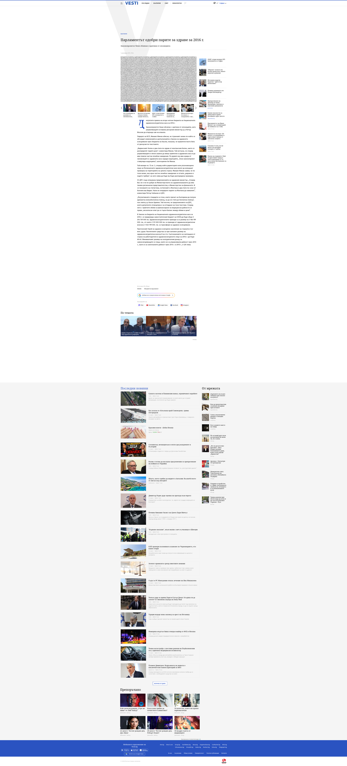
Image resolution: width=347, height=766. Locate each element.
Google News (164, 305)
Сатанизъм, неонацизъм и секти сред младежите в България (170, 446)
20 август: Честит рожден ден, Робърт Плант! (159, 732)
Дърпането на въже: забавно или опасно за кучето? (217, 395)
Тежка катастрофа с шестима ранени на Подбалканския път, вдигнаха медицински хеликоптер (172, 649)
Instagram (186, 305)
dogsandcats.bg (211, 118)
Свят (166, 3)
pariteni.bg (210, 108)
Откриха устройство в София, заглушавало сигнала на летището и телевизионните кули (218, 487)
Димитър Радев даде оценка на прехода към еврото (170, 495)
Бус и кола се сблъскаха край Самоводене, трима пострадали (169, 411)
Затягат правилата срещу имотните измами (167, 563)
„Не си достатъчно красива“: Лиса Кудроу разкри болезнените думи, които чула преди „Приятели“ (217, 450)
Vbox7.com (169, 744)
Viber (142, 305)
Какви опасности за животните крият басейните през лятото (216, 114)
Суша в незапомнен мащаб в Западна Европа (217, 416)
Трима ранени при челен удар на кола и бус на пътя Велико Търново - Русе (218, 499)
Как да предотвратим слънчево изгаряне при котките (218, 406)
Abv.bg (162, 744)
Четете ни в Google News (136, 754)
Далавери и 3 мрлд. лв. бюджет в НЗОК (183, 333)
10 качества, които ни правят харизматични (186, 709)
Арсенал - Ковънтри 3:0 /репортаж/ (217, 462)
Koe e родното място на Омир (217, 426)
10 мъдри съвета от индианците (182, 732)
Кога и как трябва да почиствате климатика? (157, 709)
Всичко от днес (160, 683)
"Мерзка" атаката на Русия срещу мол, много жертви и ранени (216, 71)
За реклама (177, 753)
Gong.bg (177, 744)
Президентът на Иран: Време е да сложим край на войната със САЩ (217, 125)
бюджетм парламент (151, 289)
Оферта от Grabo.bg (154, 430)
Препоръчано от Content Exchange (190, 739)
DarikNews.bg (186, 744)
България (157, 3)
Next (196, 112)
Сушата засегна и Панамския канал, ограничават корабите (173, 393)
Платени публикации (212, 753)
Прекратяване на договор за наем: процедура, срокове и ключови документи (215, 103)
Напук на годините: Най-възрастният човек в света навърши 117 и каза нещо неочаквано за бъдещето (217, 159)
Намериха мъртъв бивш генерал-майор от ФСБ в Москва (172, 631)
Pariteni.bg (206, 747)
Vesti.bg (131, 3)
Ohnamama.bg (179, 747)
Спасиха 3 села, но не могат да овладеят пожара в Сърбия (215, 147)
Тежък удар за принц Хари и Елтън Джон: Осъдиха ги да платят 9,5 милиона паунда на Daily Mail (172, 598)
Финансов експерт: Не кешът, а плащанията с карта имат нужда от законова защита (216, 136)
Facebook (175, 305)
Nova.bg (195, 744)
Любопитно (177, 3)
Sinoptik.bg (189, 747)
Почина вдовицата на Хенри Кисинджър (216, 91)
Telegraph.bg (223, 747)
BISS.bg (224, 744)
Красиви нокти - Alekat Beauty (161, 428)
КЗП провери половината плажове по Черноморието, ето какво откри (172, 547)
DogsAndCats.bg (205, 744)
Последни (145, 3)
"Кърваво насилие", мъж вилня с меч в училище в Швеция (173, 529)
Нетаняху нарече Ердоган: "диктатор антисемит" (215, 81)
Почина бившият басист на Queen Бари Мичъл (168, 512)
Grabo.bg (198, 747)
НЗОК (139, 289)
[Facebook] (227, 755)
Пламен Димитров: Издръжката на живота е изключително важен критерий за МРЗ (167, 666)
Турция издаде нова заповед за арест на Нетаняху (169, 614)
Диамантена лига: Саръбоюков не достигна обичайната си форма (218, 474)
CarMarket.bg (216, 744)
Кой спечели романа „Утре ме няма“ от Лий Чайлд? (132, 709)
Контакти (224, 753)
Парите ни (151, 669)
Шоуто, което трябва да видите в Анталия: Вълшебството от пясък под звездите (172, 480)
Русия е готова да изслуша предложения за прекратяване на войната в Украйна (172, 463)
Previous (121, 112)
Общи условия (188, 753)
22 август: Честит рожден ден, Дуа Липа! (132, 732)
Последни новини (134, 388)
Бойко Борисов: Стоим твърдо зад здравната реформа (133, 333)
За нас (170, 753)
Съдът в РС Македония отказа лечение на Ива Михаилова (172, 580)
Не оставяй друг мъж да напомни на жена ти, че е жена (218, 437)
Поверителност (199, 753)
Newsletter (152, 305)
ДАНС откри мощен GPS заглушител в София (216, 60)
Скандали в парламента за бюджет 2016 (157, 333)
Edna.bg (214, 747)
